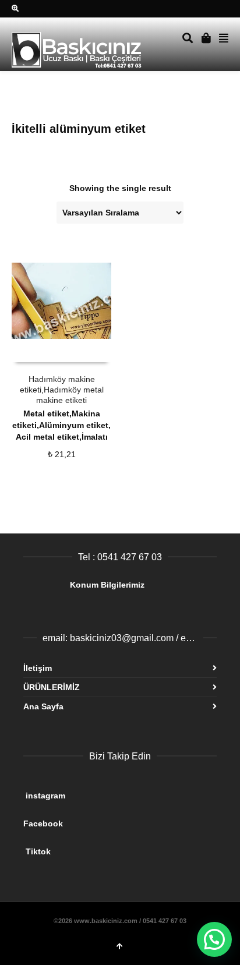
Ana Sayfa (43, 706)
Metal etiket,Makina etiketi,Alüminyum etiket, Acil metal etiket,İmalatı (61, 425)
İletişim (37, 668)
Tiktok (115, 846)
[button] (214, 939)
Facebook (113, 819)
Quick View (37, 351)
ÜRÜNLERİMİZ (51, 687)
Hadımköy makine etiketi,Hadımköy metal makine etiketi (62, 389)
